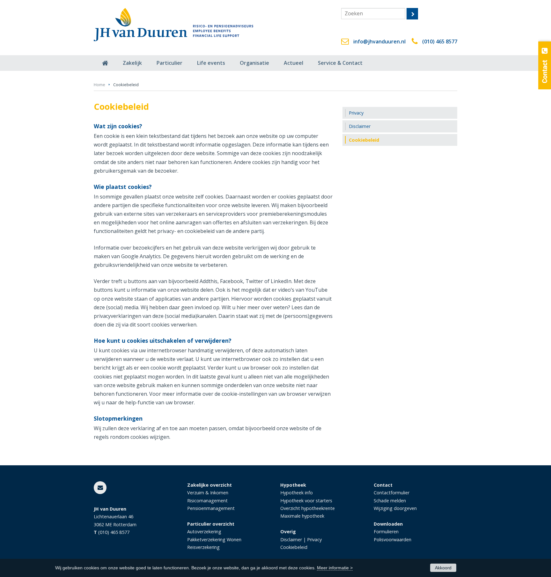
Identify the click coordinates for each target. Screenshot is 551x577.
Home (99, 84)
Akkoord (443, 567)
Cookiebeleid (293, 547)
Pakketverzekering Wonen (214, 539)
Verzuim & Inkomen (207, 493)
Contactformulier (391, 493)
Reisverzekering (203, 547)
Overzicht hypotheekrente (307, 508)
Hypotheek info (296, 493)
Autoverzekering (204, 531)
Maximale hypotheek (302, 516)
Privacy (314, 539)
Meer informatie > (335, 567)
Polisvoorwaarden (392, 539)
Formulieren (386, 531)
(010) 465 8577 (439, 41)
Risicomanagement (207, 501)
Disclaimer (291, 539)
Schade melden (390, 501)
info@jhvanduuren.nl (379, 41)
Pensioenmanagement (211, 508)
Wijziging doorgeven (395, 508)
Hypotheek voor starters (306, 501)
